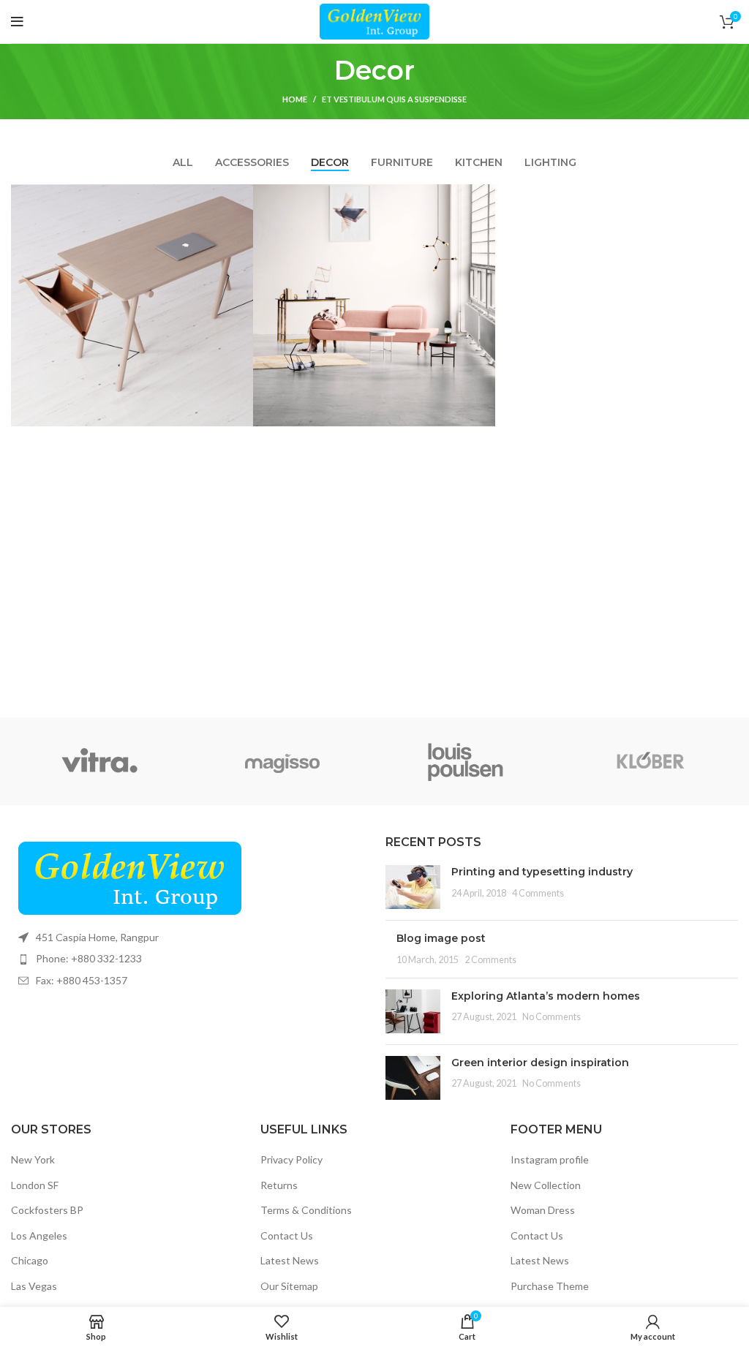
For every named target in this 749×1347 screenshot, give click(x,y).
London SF (35, 1185)
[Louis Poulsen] (466, 761)
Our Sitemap (289, 1286)
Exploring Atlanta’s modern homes (545, 996)
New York (33, 1159)
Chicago (29, 1260)
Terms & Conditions (306, 1210)
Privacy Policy (291, 1159)
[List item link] (187, 959)
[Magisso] (282, 761)
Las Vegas (34, 1286)
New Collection (546, 1185)
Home (294, 99)
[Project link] (132, 305)
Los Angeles (39, 1235)
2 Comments (490, 959)
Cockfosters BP (47, 1210)
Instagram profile (550, 1159)
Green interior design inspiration (540, 1062)
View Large (242, 195)
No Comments (551, 1016)
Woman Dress (543, 1210)
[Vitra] (99, 761)
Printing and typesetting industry (542, 871)
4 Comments (538, 893)
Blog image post (441, 938)
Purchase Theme (550, 1286)
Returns (279, 1185)
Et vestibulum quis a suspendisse (394, 99)
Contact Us (286, 1235)
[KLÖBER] (650, 761)
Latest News (289, 1260)
